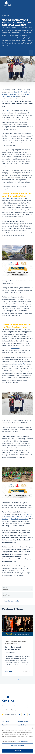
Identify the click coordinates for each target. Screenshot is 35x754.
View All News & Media (11, 601)
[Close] (33, 728)
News (19, 641)
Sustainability (22, 725)
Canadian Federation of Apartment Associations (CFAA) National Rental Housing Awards (16, 94)
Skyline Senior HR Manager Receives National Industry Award (15, 648)
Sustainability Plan (19, 364)
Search (5, 588)
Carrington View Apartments (12, 198)
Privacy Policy (24, 741)
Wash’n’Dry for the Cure (19, 519)
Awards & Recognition (10, 641)
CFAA (7, 111)
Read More (8, 672)
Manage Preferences (17, 745)
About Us (5, 725)
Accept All (17, 750)
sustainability (15, 348)
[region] (17, 739)
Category (6, 594)
